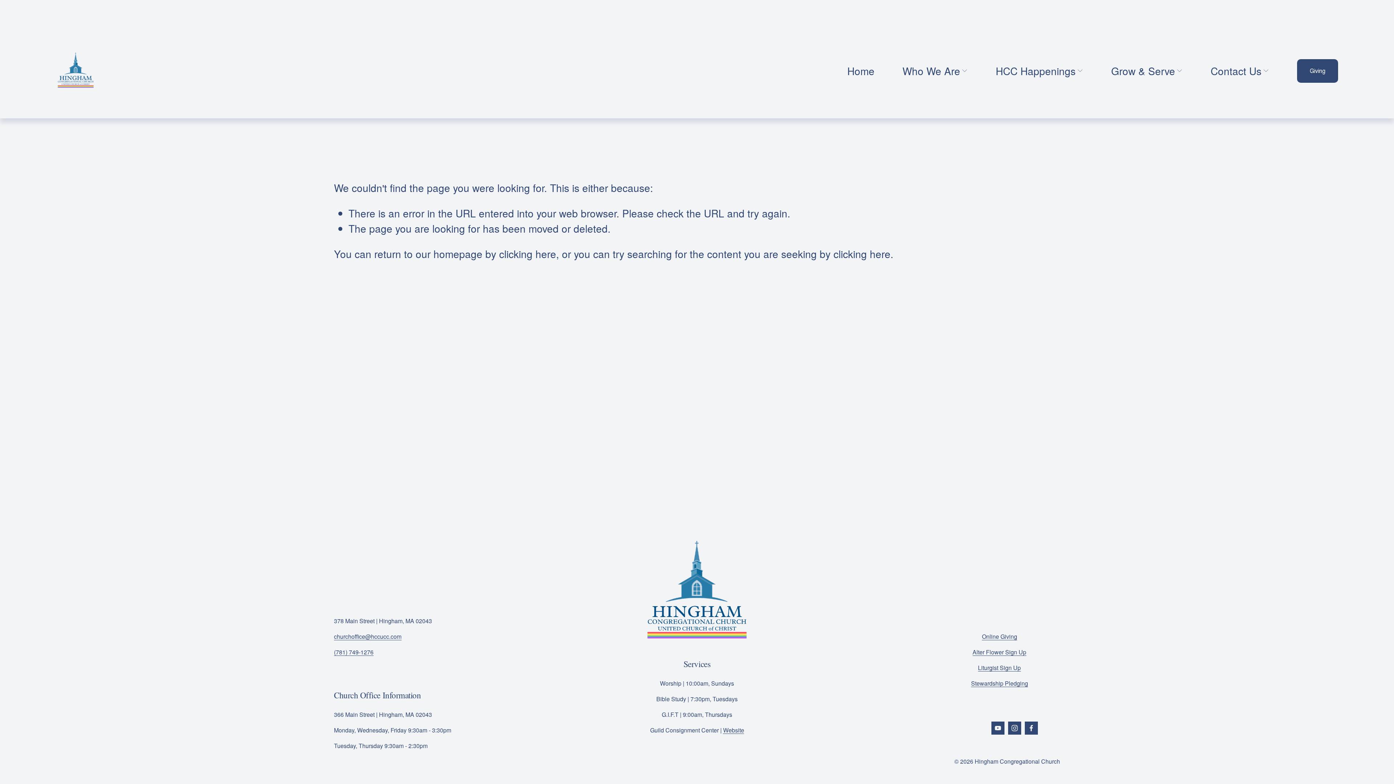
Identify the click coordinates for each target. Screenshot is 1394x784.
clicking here (527, 253)
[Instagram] (1014, 728)
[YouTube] (997, 728)
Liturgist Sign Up (999, 667)
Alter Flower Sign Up (999, 652)
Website (733, 730)
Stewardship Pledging (999, 683)
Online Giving (999, 636)
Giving (1317, 71)
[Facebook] (1031, 728)
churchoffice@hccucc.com (368, 636)
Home (861, 71)
